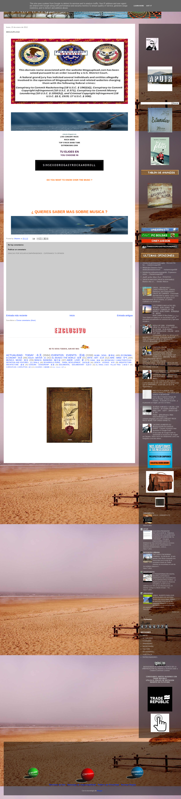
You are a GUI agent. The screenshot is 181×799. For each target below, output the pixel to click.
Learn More (139, 6)
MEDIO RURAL (148, 646)
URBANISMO (147, 644)
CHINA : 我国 (95, 360)
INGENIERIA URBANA (151, 552)
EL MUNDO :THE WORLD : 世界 (66, 358)
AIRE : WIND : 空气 (118, 358)
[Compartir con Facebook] (45, 238)
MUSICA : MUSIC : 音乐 (17, 360)
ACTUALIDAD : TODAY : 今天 (24, 355)
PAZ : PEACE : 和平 (58, 367)
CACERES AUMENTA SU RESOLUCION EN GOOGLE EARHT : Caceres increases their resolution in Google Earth (164, 427)
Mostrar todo (175, 612)
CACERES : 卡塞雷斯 (42, 367)
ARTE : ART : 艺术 (95, 358)
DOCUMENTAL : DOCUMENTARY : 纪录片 (75, 365)
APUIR (145, 529)
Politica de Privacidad (109, 785)
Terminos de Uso (57, 785)
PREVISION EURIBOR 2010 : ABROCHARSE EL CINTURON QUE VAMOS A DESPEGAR (166, 393)
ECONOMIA (147, 641)
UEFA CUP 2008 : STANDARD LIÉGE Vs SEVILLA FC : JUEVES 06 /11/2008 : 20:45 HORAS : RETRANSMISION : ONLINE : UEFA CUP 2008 (166, 329)
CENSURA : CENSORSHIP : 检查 (42, 365)
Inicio (72, 315)
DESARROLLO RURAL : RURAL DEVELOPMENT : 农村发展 (67, 362)
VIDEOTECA (147, 654)
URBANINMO (148, 593)
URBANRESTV (148, 513)
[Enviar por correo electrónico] (38, 238)
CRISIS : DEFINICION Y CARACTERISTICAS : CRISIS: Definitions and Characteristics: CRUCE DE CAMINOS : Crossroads (166, 290)
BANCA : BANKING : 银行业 (47, 360)
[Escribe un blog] (40, 238)
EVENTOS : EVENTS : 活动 (68, 355)
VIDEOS (156, 515)
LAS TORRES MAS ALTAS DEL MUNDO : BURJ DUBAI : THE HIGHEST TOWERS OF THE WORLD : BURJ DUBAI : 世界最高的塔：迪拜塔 (166, 309)
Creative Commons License (160, 670)
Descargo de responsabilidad (81, 785)
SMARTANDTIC (149, 572)
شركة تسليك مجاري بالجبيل (152, 277)
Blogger (99, 791)
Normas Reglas (128, 785)
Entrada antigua (125, 315)
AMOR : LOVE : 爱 (75, 360)
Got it (149, 6)
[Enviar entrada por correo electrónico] (33, 239)
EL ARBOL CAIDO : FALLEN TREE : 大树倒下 (112, 365)
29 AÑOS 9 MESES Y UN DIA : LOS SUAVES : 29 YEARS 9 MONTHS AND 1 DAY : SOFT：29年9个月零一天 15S (166, 410)
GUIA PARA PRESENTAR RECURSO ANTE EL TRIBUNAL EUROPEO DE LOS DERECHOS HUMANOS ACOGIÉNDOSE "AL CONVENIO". (164, 535)
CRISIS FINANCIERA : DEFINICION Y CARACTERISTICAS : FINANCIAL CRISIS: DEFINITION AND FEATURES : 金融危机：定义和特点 (166, 375)
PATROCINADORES (150, 657)
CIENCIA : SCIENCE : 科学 (104, 362)
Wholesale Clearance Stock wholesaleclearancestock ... (152, 269)
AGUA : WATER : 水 (37, 358)
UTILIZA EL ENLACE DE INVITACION (160, 680)
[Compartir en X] (42, 238)
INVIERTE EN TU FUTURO (160, 682)
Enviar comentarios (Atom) (26, 320)
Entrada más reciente (16, 315)
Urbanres (160, 669)
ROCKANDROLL (149, 652)
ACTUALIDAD (148, 638)
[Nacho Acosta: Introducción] (159, 48)
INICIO (145, 635)
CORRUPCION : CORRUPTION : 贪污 (19, 367)
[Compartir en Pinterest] (47, 238)
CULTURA (146, 649)
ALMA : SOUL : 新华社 (104, 355)
